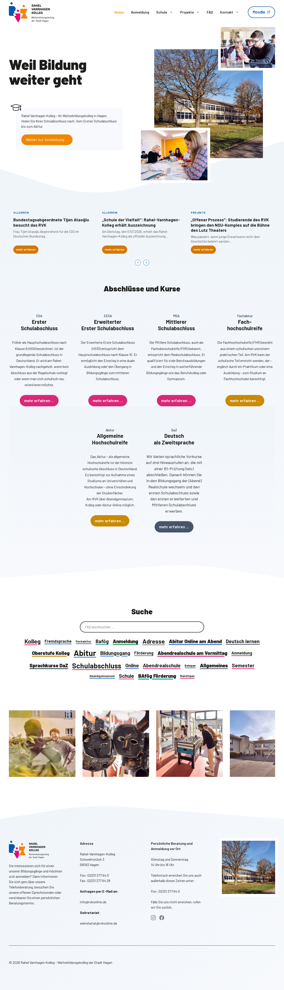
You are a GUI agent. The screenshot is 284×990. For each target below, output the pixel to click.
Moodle (259, 12)
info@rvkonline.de (93, 902)
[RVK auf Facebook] (161, 917)
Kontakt (226, 12)
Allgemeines (214, 665)
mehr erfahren (26, 249)
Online (132, 665)
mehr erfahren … (39, 400)
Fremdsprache (58, 641)
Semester (243, 665)
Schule (161, 12)
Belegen (190, 665)
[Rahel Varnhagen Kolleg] (31, 12)
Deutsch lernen (243, 641)
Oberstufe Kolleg (51, 653)
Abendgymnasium (102, 676)
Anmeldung (140, 12)
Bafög (102, 641)
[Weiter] (146, 262)
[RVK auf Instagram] (153, 917)
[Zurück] (138, 262)
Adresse (153, 641)
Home (119, 12)
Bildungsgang (115, 653)
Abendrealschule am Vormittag (192, 653)
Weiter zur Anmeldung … (47, 139)
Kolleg (32, 641)
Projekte (187, 12)
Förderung (143, 652)
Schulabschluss (96, 665)
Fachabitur (83, 641)
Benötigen (187, 676)
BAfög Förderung (157, 676)
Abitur (85, 653)
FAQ (210, 12)
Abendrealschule (162, 665)
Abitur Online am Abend (195, 641)
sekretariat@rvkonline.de (98, 923)
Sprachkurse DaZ (49, 665)
